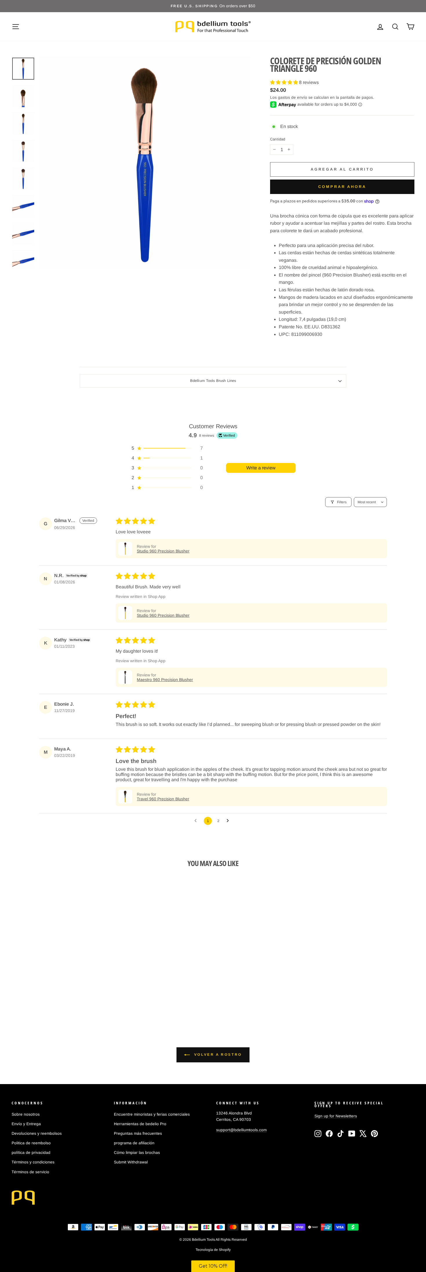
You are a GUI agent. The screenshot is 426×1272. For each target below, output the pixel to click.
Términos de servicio (30, 1172)
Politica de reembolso (31, 1143)
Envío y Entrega (26, 1124)
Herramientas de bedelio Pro (140, 1124)
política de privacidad (31, 1152)
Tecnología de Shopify (213, 1250)
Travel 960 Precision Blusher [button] (163, 799)
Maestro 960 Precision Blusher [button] (165, 679)
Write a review (261, 467)
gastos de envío (292, 97)
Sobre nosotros (26, 1114)
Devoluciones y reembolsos (37, 1133)
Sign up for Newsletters (335, 1116)
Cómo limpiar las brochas (137, 1152)
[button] (284, 82)
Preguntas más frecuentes (138, 1133)
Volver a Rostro (217, 1055)
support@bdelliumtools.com (241, 1130)
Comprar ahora (342, 186)
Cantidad (277, 139)
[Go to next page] (229, 821)
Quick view (60, 969)
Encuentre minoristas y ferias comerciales (152, 1114)
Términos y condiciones (33, 1162)
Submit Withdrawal (131, 1162)
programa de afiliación (134, 1143)
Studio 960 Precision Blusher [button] (163, 551)
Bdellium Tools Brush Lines (213, 380)
